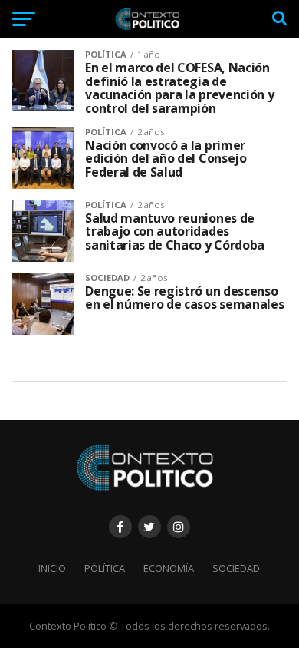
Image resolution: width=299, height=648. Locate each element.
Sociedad (236, 568)
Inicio (52, 568)
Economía (168, 568)
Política (104, 568)
